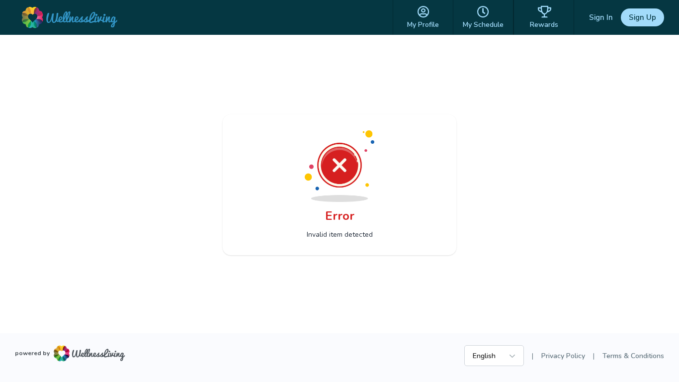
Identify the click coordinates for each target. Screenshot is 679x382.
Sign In (601, 17)
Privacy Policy (563, 356)
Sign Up (642, 17)
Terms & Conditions (633, 356)
